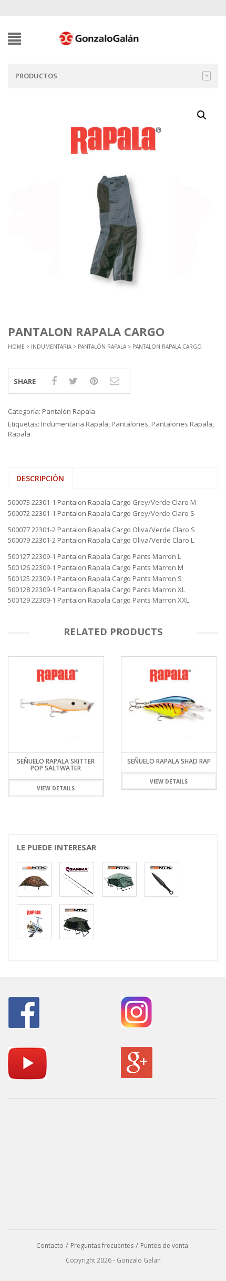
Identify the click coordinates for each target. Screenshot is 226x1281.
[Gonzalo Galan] (99, 38)
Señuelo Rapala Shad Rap (58, 761)
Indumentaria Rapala (74, 424)
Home (16, 346)
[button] (201, 115)
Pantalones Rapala (181, 424)
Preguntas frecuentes (101, 1245)
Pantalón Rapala (102, 346)
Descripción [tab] (40, 478)
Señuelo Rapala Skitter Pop (172, 764)
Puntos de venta (164, 1245)
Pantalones (129, 424)
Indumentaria (51, 346)
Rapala (19, 434)
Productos (36, 75)
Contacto (50, 1245)
